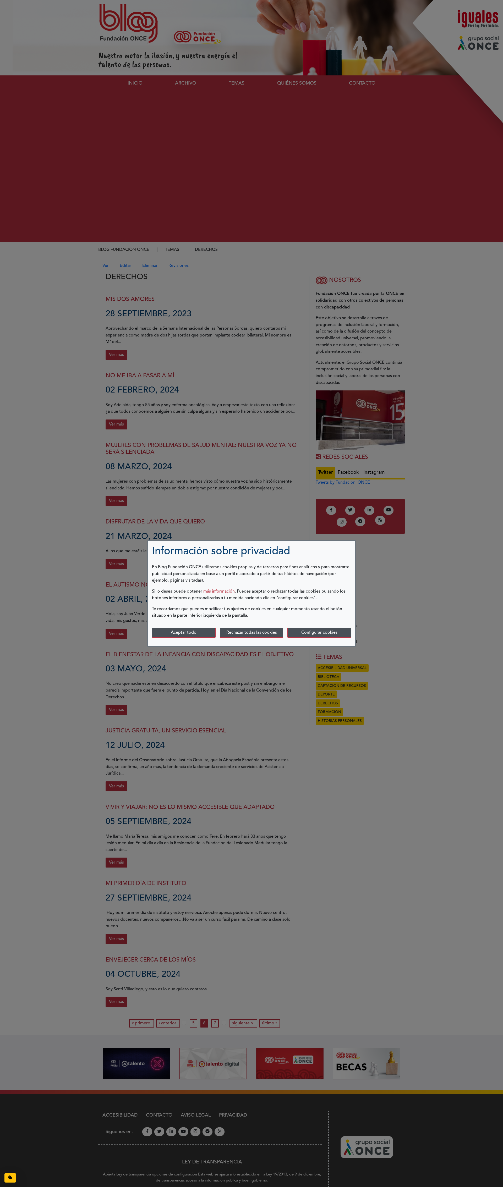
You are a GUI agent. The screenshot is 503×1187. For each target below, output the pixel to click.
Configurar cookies (319, 633)
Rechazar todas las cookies (251, 633)
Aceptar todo (183, 633)
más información (219, 591)
